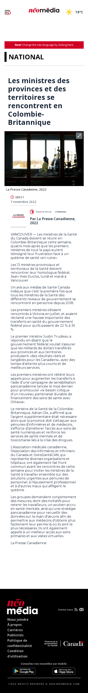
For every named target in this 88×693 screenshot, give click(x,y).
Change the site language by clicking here (44, 45)
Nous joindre (17, 619)
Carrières (15, 630)
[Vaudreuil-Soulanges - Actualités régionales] (44, 9)
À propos (14, 624)
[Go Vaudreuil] (21, 606)
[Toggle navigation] (8, 12)
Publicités (15, 635)
